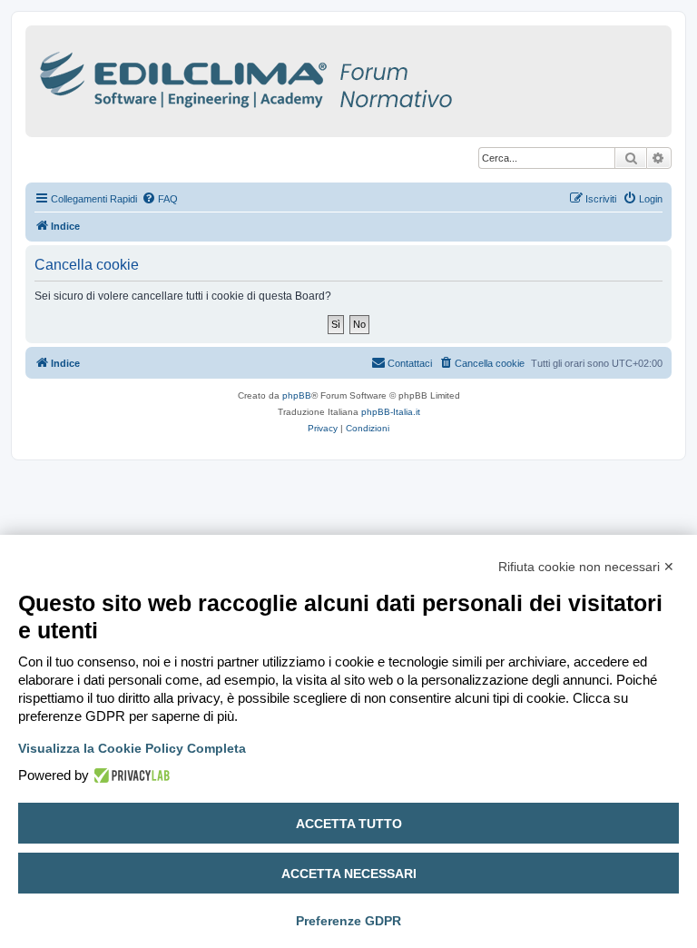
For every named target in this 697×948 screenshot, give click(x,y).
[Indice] (325, 76)
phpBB (296, 395)
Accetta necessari (349, 873)
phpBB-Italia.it (390, 412)
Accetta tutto (349, 823)
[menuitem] (160, 199)
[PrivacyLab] (129, 775)
